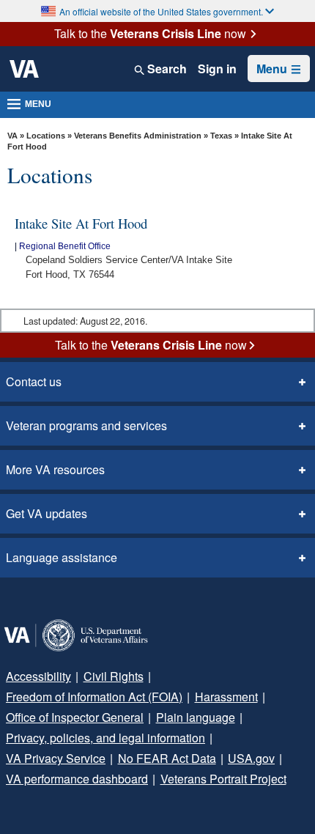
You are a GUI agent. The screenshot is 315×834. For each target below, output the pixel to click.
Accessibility (38, 676)
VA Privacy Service (55, 758)
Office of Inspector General (75, 717)
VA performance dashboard (77, 778)
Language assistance (61, 557)
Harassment (226, 696)
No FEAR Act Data (167, 758)
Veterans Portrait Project (223, 778)
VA (12, 135)
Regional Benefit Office (65, 246)
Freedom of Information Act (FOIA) (94, 696)
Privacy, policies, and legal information (105, 737)
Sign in (217, 69)
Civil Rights (114, 676)
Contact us (34, 381)
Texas (222, 135)
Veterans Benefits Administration (137, 135)
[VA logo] (24, 69)
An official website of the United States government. (161, 11)
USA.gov (251, 758)
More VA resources (55, 469)
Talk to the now (150, 34)
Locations (45, 135)
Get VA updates (46, 513)
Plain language (195, 717)
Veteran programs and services (86, 425)
